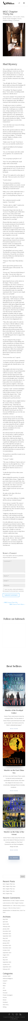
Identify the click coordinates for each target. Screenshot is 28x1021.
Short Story (5, 1004)
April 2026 (5, 921)
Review (4, 1000)
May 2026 (5, 919)
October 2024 (6, 950)
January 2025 (6, 943)
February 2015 (6, 969)
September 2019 (7, 967)
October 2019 (6, 964)
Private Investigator (12, 18)
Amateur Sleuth (7, 976)
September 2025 (7, 936)
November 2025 (7, 933)
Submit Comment (11, 595)
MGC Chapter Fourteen (18, 900)
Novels (4, 18)
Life (4, 988)
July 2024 (5, 957)
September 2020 (7, 962)
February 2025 (6, 940)
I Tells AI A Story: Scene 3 (18, 905)
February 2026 (6, 926)
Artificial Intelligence (8, 978)
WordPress (15, 1019)
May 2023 (5, 959)
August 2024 (6, 955)
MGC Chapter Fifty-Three (9, 886)
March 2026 (6, 924)
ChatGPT (5, 981)
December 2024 (7, 945)
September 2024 (7, 952)
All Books (14, 858)
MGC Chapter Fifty (7, 893)
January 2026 (6, 929)
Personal (5, 992)
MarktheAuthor (8, 16)
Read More (14, 728)
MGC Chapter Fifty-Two (9, 889)
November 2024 (7, 948)
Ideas (4, 985)
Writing (10, 20)
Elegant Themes (14, 1017)
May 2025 (5, 938)
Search (22, 876)
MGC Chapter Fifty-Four (9, 884)
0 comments (16, 20)
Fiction (22, 16)
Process (19, 18)
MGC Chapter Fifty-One (9, 891)
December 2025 (7, 931)
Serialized (5, 20)
